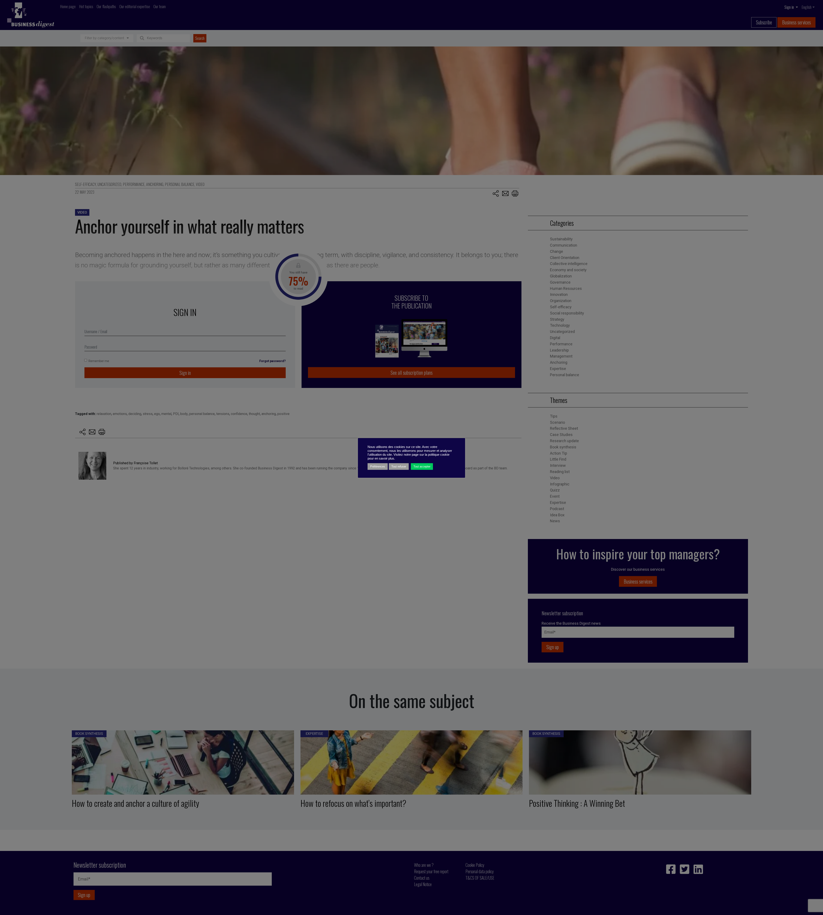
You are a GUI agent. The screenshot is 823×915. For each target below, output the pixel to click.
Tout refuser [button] (398, 466)
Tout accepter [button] (421, 466)
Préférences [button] (377, 466)
